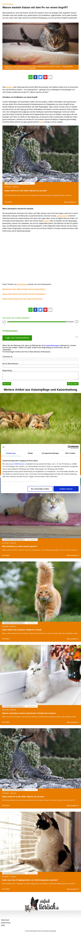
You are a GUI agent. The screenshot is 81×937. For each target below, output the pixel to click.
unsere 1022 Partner (16, 464)
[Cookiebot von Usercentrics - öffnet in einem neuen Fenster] (69, 447)
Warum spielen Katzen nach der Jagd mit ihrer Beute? (22, 299)
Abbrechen (6, 384)
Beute (41, 122)
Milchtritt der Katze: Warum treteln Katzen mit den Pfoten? (23, 289)
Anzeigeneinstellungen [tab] (50, 453)
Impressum (5, 920)
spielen (46, 221)
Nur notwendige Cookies (40, 489)
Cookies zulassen (65, 489)
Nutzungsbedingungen (50, 345)
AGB (3, 925)
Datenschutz (5, 923)
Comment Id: (7, 357)
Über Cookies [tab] (70, 453)
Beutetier (9, 87)
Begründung (7, 371)
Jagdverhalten (62, 216)
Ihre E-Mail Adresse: (10, 364)
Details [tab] (30, 453)
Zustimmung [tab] (10, 453)
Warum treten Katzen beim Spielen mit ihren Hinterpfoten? (24, 294)
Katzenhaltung (7, 4)
